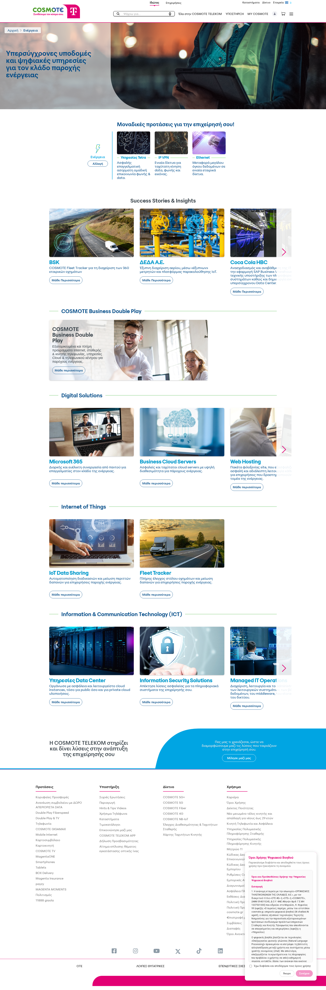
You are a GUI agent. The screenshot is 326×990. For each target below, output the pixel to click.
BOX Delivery (45, 873)
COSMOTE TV (45, 851)
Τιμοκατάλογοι (109, 824)
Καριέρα (233, 797)
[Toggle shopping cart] (285, 13)
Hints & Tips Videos (112, 808)
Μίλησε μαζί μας (239, 758)
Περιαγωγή (107, 802)
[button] (275, 13)
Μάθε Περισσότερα (66, 280)
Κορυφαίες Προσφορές (52, 797)
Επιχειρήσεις (173, 2)
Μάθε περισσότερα (69, 370)
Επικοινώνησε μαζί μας (115, 830)
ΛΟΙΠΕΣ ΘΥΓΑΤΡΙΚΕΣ (150, 966)
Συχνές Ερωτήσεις (112, 797)
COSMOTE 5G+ (174, 797)
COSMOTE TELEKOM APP (117, 835)
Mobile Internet (47, 834)
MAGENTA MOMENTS (51, 889)
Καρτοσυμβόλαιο (48, 840)
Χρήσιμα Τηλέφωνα (113, 813)
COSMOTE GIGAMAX (51, 829)
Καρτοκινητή (45, 845)
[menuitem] (114, 950)
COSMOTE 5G (173, 802)
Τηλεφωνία (43, 823)
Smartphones (45, 862)
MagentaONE (45, 856)
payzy (40, 884)
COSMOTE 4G (173, 813)
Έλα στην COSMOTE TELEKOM (200, 14)
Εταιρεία (278, 2)
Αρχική (13, 30)
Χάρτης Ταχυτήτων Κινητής (182, 834)
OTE (79, 966)
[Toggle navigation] (290, 14)
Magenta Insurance (49, 878)
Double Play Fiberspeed (52, 812)
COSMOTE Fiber (174, 808)
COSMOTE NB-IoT (175, 819)
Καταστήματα (251, 2)
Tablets (41, 867)
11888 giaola (45, 900)
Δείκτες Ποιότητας (240, 808)
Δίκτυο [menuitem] (168, 787)
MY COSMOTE (258, 14)
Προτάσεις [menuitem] (44, 787)
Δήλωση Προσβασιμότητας (118, 841)
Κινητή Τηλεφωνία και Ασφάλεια (250, 823)
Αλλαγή (98, 164)
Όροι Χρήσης (236, 802)
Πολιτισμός (44, 895)
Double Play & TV (47, 818)
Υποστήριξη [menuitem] (109, 787)
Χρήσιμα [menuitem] (234, 787)
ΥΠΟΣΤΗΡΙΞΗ (235, 14)
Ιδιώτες (154, 2)
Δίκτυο (266, 2)
